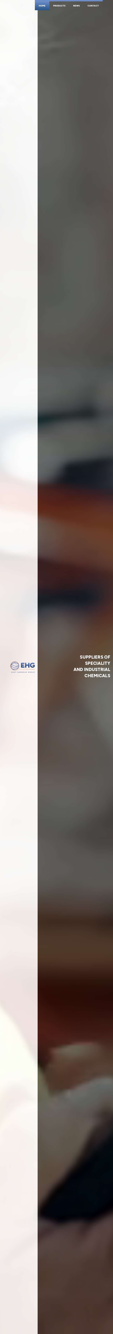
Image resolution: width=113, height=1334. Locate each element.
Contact (93, 5)
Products (59, 5)
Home (42, 5)
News (76, 5)
